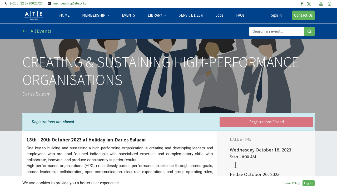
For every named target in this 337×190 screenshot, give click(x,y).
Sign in (276, 15)
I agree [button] (308, 183)
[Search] (309, 31)
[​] (302, 4)
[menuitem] (64, 15)
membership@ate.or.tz (69, 3)
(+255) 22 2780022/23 (26, 3)
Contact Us (303, 15)
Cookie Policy (291, 183)
